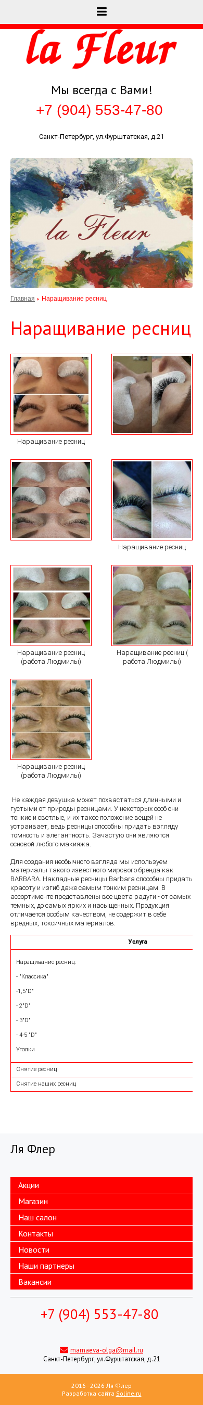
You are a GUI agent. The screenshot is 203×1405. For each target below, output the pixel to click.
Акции (28, 1185)
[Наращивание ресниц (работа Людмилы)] (51, 605)
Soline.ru (129, 1393)
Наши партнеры (46, 1265)
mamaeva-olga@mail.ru (106, 1350)
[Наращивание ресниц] (51, 394)
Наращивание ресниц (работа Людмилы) (51, 657)
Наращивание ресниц (51, 441)
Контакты (35, 1233)
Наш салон (37, 1217)
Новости (33, 1249)
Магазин (33, 1201)
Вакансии (35, 1282)
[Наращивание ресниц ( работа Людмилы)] (152, 605)
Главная (22, 298)
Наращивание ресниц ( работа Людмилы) (152, 657)
